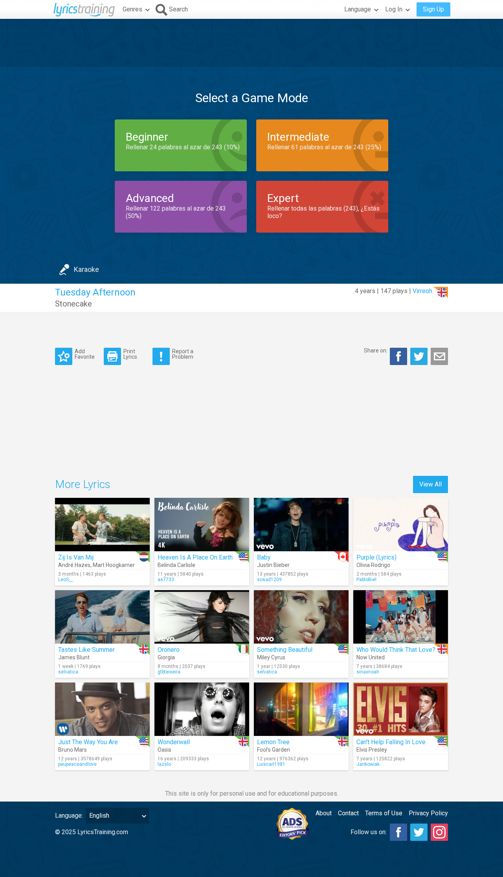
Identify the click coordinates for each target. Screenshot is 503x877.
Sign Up (433, 9)
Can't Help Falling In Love (391, 742)
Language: (69, 815)
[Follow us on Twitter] (419, 832)
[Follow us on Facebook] (398, 832)
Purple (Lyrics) (376, 557)
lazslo (164, 764)
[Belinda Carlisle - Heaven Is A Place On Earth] (201, 524)
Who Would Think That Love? (395, 649)
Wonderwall (174, 742)
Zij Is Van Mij (76, 557)
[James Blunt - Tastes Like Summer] (102, 617)
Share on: (375, 350)
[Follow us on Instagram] (439, 832)
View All (430, 484)
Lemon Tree (273, 742)
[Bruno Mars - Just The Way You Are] (102, 709)
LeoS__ (65, 579)
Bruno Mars (72, 750)
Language (357, 9)
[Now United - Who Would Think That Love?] (400, 617)
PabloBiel (366, 579)
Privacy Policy (428, 813)
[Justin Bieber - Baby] (301, 524)
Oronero (169, 649)
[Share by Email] (439, 356)
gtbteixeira (169, 672)
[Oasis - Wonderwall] (201, 709)
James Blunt (74, 657)
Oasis (164, 750)
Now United (370, 657)
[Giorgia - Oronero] (201, 617)
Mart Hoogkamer (114, 565)
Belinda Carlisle (176, 565)
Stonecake (73, 303)
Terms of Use (383, 813)
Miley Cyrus (271, 657)
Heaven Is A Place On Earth (195, 557)
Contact (348, 813)
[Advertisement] (251, 43)
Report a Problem (182, 354)
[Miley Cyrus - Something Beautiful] (301, 617)
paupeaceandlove (77, 764)
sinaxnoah (367, 672)
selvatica (68, 672)
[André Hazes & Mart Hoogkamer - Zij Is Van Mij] (102, 524)
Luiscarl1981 (271, 764)
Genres (132, 9)
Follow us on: (369, 832)
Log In (393, 9)
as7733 (166, 579)
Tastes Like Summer (86, 649)
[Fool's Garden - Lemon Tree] (301, 709)
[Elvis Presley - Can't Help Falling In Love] (400, 709)
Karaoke (86, 269)
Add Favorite (85, 354)
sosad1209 (269, 579)
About (324, 813)
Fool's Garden (273, 750)
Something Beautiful (284, 649)
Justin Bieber (273, 565)
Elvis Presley (371, 750)
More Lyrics (82, 484)
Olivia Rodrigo (373, 565)
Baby (264, 557)
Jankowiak (368, 764)
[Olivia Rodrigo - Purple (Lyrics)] (400, 524)
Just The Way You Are (88, 742)
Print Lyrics (130, 354)
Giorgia (166, 657)
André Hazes (74, 565)
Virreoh (422, 291)
